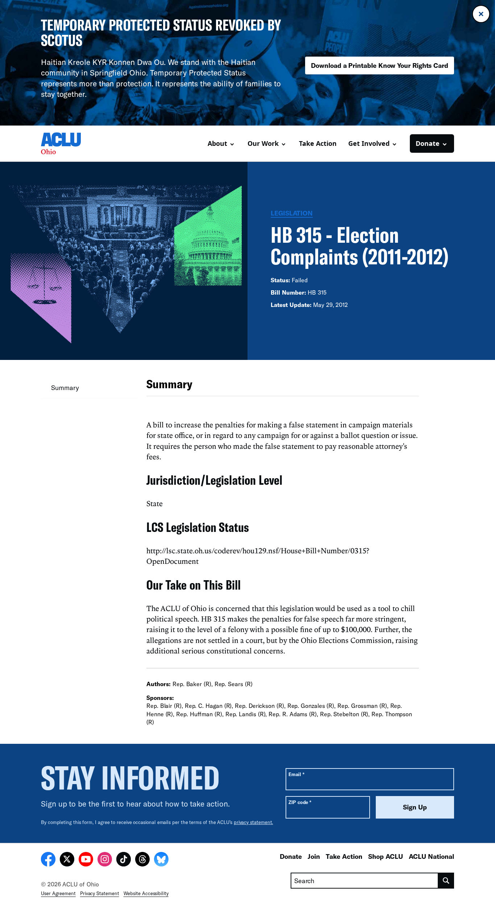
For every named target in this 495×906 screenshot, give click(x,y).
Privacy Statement (99, 893)
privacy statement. (253, 822)
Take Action (318, 143)
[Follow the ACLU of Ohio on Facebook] (48, 860)
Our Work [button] (263, 143)
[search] (446, 881)
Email (296, 774)
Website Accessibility (146, 893)
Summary (65, 387)
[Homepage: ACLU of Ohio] (66, 143)
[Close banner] (481, 14)
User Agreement (58, 893)
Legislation (292, 213)
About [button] (217, 143)
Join (314, 856)
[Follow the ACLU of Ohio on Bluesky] (161, 860)
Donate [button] (428, 143)
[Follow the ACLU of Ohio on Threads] (142, 860)
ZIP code (299, 802)
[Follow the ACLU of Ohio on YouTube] (86, 860)
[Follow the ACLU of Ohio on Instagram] (104, 860)
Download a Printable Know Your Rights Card (379, 65)
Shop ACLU (385, 856)
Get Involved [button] (369, 143)
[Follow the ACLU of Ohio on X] (67, 860)
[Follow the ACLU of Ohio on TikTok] (123, 860)
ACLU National (431, 856)
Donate (291, 856)
